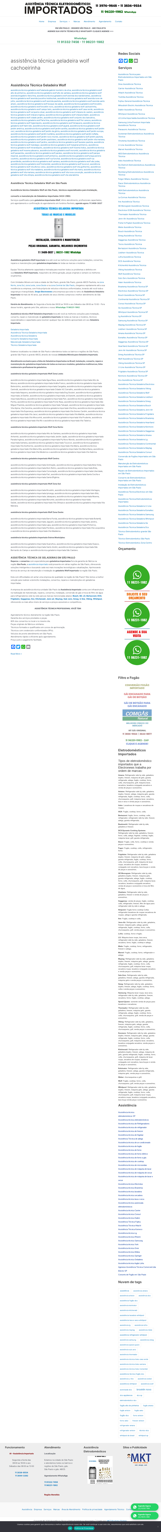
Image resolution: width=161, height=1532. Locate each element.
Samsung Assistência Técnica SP (133, 320)
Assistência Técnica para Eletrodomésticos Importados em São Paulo (135, 77)
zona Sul (21, 285)
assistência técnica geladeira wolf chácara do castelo (69, 112)
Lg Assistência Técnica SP (130, 316)
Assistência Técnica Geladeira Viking (134, 388)
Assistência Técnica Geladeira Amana (134, 435)
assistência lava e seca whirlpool (133, 1320)
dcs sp (139, 1395)
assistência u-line (127, 1379)
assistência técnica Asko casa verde (134, 1359)
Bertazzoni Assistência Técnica (132, 248)
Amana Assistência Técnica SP (131, 333)
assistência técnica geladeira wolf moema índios (64, 147)
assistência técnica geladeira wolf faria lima (30, 120)
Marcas (56, 1509)
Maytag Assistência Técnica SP (132, 325)
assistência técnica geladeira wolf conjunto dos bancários (69, 117)
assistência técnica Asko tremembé (134, 1369)
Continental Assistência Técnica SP (134, 299)
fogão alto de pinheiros (129, 1405)
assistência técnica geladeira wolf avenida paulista (38, 101)
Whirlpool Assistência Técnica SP (133, 312)
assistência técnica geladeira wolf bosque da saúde (40, 104)
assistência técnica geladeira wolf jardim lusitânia (33, 134)
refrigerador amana (127, 1425)
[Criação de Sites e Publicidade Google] (139, 1459)
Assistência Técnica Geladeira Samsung (136, 514)
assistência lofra (141, 1325)
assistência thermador (128, 1354)
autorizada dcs (126, 1390)
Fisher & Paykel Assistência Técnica (134, 223)
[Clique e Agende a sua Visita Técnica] (137, 615)
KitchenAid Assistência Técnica (132, 265)
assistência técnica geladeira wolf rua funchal (39, 158)
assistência (124, 1291)
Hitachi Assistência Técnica (130, 92)
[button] (68, 21)
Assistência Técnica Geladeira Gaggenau (136, 431)
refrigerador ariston (127, 1430)
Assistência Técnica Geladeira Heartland (136, 422)
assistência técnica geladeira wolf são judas (80, 161)
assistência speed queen (129, 1345)
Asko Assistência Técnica (129, 160)
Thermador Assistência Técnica (132, 214)
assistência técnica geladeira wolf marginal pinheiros (63, 145)
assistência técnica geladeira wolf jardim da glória (37, 131)
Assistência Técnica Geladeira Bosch (134, 405)
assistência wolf (147, 1384)
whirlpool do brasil (127, 1435)
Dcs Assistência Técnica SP (130, 380)
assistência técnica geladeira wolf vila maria (63, 169)
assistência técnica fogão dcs (132, 1374)
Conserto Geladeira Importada (24, 339)
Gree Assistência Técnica (129, 84)
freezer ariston (138, 1421)
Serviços (47, 1509)
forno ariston (138, 1415)
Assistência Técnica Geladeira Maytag (135, 448)
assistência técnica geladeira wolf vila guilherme (68, 167)
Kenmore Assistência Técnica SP (132, 376)
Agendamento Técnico (114, 1509)
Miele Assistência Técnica (129, 227)
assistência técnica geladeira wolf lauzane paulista (70, 142)
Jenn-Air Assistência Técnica (131, 218)
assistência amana (140, 1291)
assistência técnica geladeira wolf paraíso (43, 153)
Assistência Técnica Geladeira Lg (133, 439)
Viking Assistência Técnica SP (131, 363)
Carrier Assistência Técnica (130, 88)
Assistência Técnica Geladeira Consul (135, 452)
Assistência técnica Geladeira (24, 336)
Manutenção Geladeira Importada (25, 342)
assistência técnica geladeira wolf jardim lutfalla (77, 134)
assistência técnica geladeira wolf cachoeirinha (75, 106)
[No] (158, 1526)
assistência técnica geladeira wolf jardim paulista (81, 137)
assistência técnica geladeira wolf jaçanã (51, 126)
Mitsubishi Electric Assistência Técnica (135, 105)
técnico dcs (144, 1430)
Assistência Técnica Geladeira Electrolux (136, 384)
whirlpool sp (143, 1435)
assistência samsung (128, 1340)
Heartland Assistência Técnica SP (133, 346)
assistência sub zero (128, 1350)
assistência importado (38, 564)
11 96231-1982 (93, 42)
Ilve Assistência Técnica (128, 201)
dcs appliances (126, 1395)
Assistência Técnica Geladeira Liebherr (135, 397)
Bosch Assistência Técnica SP (131, 295)
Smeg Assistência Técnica (130, 235)
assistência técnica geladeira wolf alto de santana (49, 93)
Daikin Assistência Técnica (130, 109)
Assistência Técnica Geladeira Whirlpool (136, 519)
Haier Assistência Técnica (129, 282)
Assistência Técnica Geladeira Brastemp (136, 418)
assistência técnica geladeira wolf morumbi (59, 150)
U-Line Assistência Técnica (130, 145)
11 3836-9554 (21, 1472)
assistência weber (145, 1379)
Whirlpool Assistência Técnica (131, 114)
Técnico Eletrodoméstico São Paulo (134, 538)
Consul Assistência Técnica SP (132, 303)
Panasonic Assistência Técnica (132, 129)
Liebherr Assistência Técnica (131, 252)
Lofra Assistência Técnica (129, 257)
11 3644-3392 (21, 1475)
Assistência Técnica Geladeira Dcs (133, 527)
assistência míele (145, 1330)
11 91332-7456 (68, 42)
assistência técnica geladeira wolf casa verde (72, 109)
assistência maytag (127, 1330)
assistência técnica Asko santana (133, 1364)
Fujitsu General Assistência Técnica (134, 101)
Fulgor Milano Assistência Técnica (133, 179)
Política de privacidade (92, 1509)
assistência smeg (147, 1340)
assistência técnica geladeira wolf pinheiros (38, 156)
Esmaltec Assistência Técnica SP (132, 337)
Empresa (38, 1509)
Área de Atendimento (71, 1509)
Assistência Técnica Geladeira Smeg (134, 401)
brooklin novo (144, 1389)
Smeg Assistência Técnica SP (131, 354)
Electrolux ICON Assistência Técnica (134, 210)
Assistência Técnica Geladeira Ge (133, 523)
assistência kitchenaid (128, 1310)
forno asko (124, 1421)
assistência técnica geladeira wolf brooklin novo (32, 106)
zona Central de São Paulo (63, 285)
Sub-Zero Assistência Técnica (131, 278)
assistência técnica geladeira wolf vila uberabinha (57, 175)
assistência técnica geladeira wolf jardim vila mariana (80, 139)
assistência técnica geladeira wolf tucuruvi (70, 164)
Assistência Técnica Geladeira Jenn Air (135, 410)
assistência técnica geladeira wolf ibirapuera (62, 123)
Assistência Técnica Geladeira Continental (137, 444)
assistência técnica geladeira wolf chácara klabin (67, 115)
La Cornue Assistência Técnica (132, 197)
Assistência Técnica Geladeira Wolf (38, 85)
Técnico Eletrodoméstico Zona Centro (135, 543)
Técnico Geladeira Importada (23, 345)
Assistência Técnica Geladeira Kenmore (135, 427)
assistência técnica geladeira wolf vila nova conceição (59, 172)
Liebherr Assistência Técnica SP (132, 329)
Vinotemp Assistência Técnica (131, 141)
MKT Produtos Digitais (117, 1521)
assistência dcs (145, 1296)
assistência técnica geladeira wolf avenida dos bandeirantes (63, 95)
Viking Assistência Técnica (130, 269)
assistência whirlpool (128, 1384)
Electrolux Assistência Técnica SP (133, 291)
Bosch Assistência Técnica (130, 231)
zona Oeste (41, 285)
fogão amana (148, 1406)
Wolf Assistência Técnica (129, 274)
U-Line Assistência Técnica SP (131, 367)
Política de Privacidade (84, 1528)
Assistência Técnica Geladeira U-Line (134, 506)
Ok (70, 1528)
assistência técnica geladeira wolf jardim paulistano (33, 139)
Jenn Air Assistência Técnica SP (132, 350)
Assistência (27, 1509)
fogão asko (138, 1410)
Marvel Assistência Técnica (130, 149)
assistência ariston (127, 1296)
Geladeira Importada (20, 329)
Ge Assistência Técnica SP (130, 308)
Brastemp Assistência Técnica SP (133, 286)
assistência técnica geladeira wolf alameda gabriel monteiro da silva (41, 90)
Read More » (16, 653)
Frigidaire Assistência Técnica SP (133, 371)
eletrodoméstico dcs (128, 1400)
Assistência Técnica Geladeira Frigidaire (136, 414)
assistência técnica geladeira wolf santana (41, 161)
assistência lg (125, 1325)
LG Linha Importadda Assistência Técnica (136, 118)
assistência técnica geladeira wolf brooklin (83, 104)
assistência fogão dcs (128, 1301)
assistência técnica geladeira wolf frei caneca (70, 120)
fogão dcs (124, 1415)
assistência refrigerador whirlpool (133, 1335)
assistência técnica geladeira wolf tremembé (30, 164)
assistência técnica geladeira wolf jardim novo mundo (34, 137)
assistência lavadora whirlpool (132, 1315)
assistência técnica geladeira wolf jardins (29, 142)
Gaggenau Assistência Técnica (131, 240)
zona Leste (30, 285)
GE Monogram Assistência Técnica (133, 206)
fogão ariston (125, 1410)
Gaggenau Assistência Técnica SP (133, 342)
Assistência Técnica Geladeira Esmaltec (135, 510)
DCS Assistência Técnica (129, 261)
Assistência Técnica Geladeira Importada (29, 332)
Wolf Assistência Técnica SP (130, 359)
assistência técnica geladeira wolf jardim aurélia (46, 128)
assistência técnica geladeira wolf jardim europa (82, 131)
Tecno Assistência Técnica (130, 244)
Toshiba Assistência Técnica (130, 97)
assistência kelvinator (128, 1305)
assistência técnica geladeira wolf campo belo (31, 109)
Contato (129, 1509)
